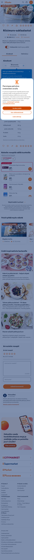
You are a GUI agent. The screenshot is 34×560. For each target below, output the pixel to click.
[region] (17, 99)
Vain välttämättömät (17, 112)
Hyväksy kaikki (17, 108)
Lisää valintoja (17, 116)
